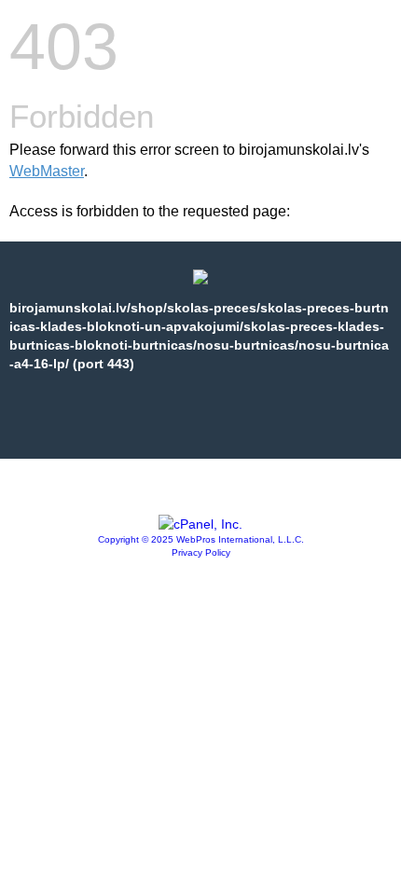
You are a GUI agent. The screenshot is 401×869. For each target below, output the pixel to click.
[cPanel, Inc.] (200, 524)
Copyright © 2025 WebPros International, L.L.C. (201, 539)
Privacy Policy (201, 552)
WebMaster (46, 171)
